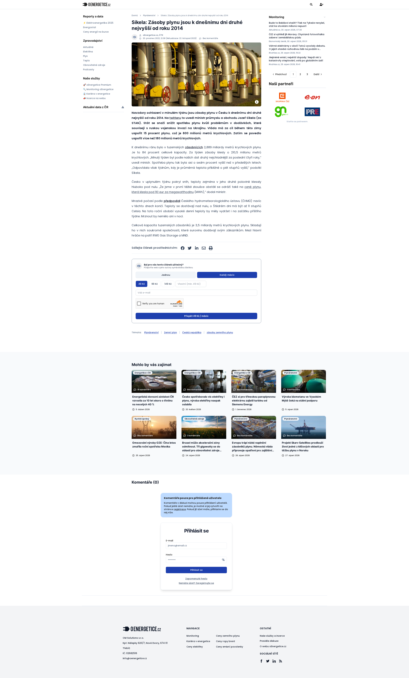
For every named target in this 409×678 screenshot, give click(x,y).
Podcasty (88, 69)
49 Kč (141, 283)
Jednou (165, 275)
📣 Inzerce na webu (94, 98)
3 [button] (307, 74)
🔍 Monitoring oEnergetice (98, 89)
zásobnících (194, 147)
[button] (279, 74)
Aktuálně (88, 47)
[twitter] (190, 248)
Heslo (169, 554)
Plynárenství (149, 15)
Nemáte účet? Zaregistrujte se (196, 583)
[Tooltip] (123, 107)
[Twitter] (269, 661)
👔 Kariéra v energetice (96, 93)
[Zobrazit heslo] (223, 560)
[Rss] (282, 661)
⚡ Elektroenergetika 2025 (98, 22)
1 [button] (293, 74)
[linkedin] (197, 248)
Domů (135, 15)
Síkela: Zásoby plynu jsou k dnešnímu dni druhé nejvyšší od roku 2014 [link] (194, 15)
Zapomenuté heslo (196, 578)
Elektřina (88, 51)
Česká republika (191, 332)
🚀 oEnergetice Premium (97, 84)
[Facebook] (263, 661)
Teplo (86, 60)
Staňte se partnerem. (297, 121)
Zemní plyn (170, 332)
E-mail (169, 540)
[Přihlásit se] (321, 4)
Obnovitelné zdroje (94, 65)
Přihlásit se (196, 570)
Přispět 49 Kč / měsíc (196, 316)
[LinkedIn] (276, 661)
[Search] (311, 4)
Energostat (89, 27)
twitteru (175, 118)
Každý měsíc (227, 275)
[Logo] (96, 4)
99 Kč (154, 283)
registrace (180, 509)
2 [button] (300, 74)
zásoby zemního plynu (220, 332)
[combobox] (297, 17)
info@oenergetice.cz (135, 658)
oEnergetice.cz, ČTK (153, 35)
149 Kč (168, 283)
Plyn (85, 56)
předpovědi (172, 201)
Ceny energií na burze (96, 31)
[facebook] (183, 248)
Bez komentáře (210, 38)
